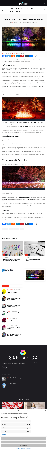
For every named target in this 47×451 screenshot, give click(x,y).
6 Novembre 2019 (14, 311)
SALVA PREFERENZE (23, 445)
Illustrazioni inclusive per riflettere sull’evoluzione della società (11, 260)
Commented (12, 286)
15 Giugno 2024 (6, 257)
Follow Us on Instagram (24, 399)
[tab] (5, 286)
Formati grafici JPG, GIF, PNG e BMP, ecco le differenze (14, 335)
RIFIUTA (23, 442)
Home (11, 22)
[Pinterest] (22, 56)
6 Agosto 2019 (14, 304)
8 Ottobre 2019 (14, 318)
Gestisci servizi (4, 434)
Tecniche (9, 296)
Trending (5, 286)
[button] (45, 410)
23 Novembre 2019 (15, 296)
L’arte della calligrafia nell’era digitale (33, 260)
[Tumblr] (27, 56)
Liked (19, 286)
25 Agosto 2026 (13, 377)
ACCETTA (23, 438)
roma (22, 228)
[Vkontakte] (31, 56)
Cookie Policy (18, 448)
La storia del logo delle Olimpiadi (14, 312)
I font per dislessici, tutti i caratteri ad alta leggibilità (14, 292)
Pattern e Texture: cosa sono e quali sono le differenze (14, 306)
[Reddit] (13, 56)
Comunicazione (10, 289)
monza (11, 228)
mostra (16, 228)
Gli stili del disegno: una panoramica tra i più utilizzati (14, 299)
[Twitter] (8, 56)
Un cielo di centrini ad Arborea (14, 385)
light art (5, 228)
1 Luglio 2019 (28, 257)
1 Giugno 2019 (13, 332)
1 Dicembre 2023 (8, 53)
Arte (20, 22)
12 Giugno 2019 (14, 325)
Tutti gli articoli (15, 22)
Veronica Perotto (21, 53)
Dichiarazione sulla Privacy (25, 448)
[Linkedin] (18, 56)
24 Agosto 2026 (13, 383)
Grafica (8, 311)
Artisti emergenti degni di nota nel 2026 (16, 378)
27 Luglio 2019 (17, 289)
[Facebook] (4, 56)
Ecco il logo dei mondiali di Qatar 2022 (14, 321)
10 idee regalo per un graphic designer (13, 328)
